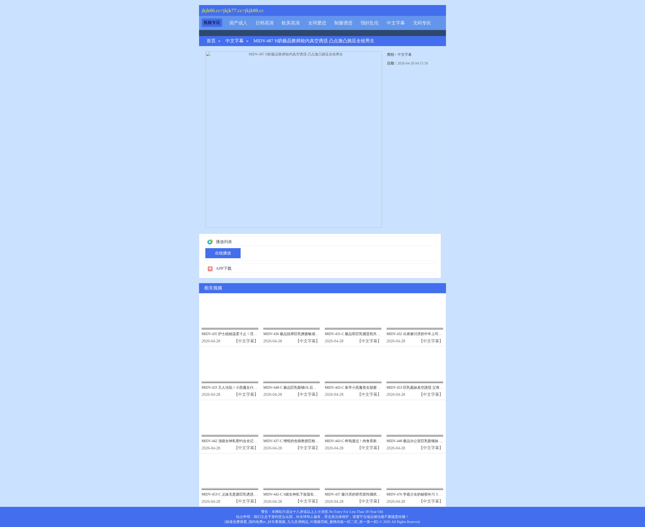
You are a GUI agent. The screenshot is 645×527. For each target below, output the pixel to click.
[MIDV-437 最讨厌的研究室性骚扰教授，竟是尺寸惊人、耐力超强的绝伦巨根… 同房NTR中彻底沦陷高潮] (353, 473)
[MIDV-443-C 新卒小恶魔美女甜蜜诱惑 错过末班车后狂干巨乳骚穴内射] (353, 366)
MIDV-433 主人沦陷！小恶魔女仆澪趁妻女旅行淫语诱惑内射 (249, 387)
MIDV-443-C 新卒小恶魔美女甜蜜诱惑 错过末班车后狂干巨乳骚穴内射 (379, 387)
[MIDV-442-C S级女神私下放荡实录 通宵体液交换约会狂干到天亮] (291, 473)
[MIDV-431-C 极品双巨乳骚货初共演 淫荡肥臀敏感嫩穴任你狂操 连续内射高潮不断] (353, 313)
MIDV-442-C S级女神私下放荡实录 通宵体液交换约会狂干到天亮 (313, 494)
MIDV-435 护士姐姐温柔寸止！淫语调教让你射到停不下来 (247, 334)
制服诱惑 (343, 22)
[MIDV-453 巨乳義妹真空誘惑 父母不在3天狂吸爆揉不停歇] (414, 366)
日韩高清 (264, 22)
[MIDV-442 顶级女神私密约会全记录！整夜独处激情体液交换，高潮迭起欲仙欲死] (230, 420)
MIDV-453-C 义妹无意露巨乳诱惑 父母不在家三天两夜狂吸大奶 (251, 494)
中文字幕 (396, 22)
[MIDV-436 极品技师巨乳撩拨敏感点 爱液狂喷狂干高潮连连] (291, 313)
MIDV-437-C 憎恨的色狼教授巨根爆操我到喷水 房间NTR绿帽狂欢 (314, 441)
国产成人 (238, 22)
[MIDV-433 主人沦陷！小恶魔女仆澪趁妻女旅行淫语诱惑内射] (230, 366)
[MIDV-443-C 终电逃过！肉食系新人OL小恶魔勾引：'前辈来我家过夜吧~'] (353, 420)
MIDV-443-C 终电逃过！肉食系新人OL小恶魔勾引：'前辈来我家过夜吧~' (381, 441)
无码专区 (422, 22)
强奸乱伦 (370, 22)
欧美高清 (291, 22)
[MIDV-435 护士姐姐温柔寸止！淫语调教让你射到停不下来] (230, 313)
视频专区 (211, 22)
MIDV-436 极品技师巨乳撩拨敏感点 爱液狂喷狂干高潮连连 (309, 334)
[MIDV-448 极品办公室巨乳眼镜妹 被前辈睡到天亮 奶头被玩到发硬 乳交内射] (414, 420)
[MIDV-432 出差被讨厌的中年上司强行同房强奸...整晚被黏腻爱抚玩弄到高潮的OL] (414, 313)
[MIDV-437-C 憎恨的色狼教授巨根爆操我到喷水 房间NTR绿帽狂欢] (291, 420)
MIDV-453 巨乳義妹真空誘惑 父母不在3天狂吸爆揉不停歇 (431, 387)
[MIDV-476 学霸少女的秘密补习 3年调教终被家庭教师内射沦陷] (414, 473)
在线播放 (223, 253)
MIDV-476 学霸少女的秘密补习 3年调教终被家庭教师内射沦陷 (434, 494)
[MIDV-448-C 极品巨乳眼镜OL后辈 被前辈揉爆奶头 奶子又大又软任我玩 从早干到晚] (291, 366)
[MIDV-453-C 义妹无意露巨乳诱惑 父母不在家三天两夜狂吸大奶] (230, 473)
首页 (211, 41)
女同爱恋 (317, 22)
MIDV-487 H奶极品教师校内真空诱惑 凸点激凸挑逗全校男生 (313, 41)
